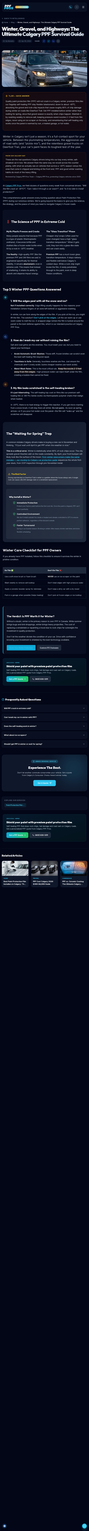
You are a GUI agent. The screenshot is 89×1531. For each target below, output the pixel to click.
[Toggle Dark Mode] (76, 7)
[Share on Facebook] (44, 41)
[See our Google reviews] (4, 1526)
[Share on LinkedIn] (53, 41)
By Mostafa (10, 41)
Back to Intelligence (14, 18)
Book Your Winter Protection (21, 648)
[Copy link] (58, 41)
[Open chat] (84, 1526)
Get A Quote (43, 783)
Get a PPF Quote (16, 679)
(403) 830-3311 (41, 679)
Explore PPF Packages (49, 648)
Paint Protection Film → (15, 805)
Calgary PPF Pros (13, 185)
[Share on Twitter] (49, 41)
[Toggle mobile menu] (83, 7)
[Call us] (70, 7)
